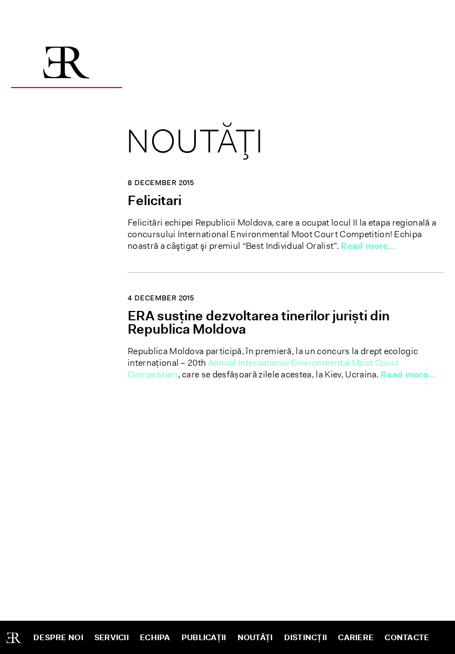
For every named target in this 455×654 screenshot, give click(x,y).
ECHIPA (155, 637)
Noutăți (255, 637)
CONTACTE (407, 637)
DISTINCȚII (305, 637)
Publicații (203, 637)
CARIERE (355, 637)
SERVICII (111, 637)
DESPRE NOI (58, 637)
